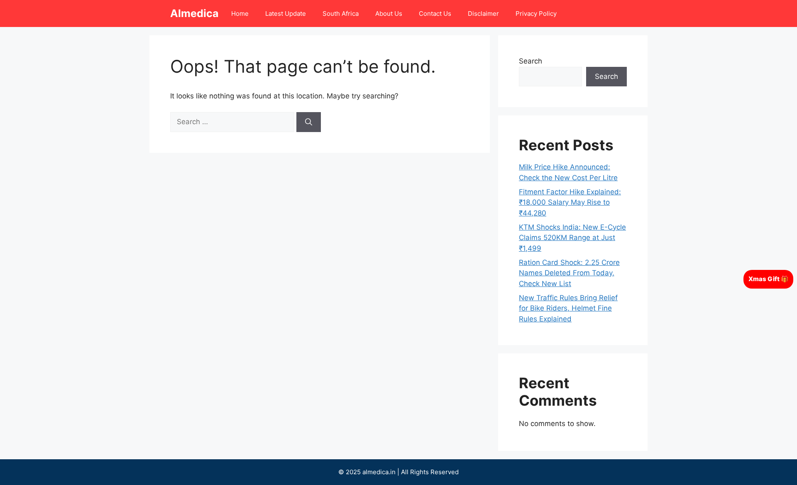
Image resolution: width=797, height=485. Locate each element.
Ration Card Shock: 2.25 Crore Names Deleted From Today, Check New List (569, 273)
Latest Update (285, 13)
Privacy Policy (536, 13)
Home (240, 13)
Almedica (194, 13)
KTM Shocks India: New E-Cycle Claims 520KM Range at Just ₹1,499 (572, 237)
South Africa (341, 13)
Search (530, 61)
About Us (388, 13)
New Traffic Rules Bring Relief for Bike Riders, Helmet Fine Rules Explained (568, 308)
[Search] (308, 122)
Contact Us (435, 13)
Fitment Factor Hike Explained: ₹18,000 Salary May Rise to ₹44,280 (570, 202)
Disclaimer (483, 13)
